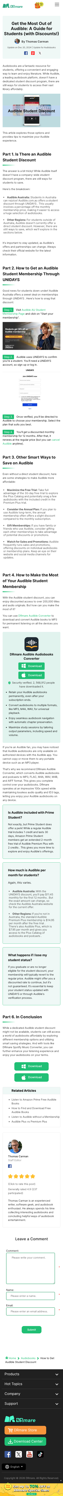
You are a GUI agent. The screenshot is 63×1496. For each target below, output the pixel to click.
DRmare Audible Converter (34, 615)
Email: (9, 1305)
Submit (31, 1329)
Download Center (28, 1441)
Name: (10, 1290)
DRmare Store (25, 1430)
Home (12, 1358)
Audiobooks (50, 47)
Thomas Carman (37, 41)
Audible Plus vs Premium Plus (29, 1121)
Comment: (12, 1250)
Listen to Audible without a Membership (36, 1116)
